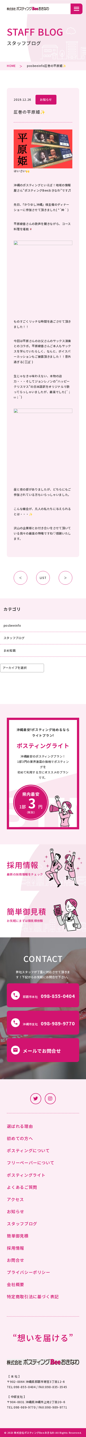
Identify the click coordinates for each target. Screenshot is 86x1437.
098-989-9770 (25, 1407)
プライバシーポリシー (28, 1272)
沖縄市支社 (44, 1023)
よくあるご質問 (22, 1187)
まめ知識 (10, 650)
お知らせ (46, 99)
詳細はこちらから (43, 773)
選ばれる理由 (20, 1126)
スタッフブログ (14, 638)
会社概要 (15, 1284)
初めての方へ (20, 1138)
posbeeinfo (36, 66)
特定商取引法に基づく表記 (33, 1296)
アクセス (15, 1199)
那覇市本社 (44, 995)
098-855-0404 (25, 1387)
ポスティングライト (26, 1175)
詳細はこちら (43, 867)
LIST (43, 578)
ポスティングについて (28, 1150)
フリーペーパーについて (30, 1162)
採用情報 (15, 1248)
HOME (11, 66)
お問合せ (15, 1260)
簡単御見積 (17, 1236)
